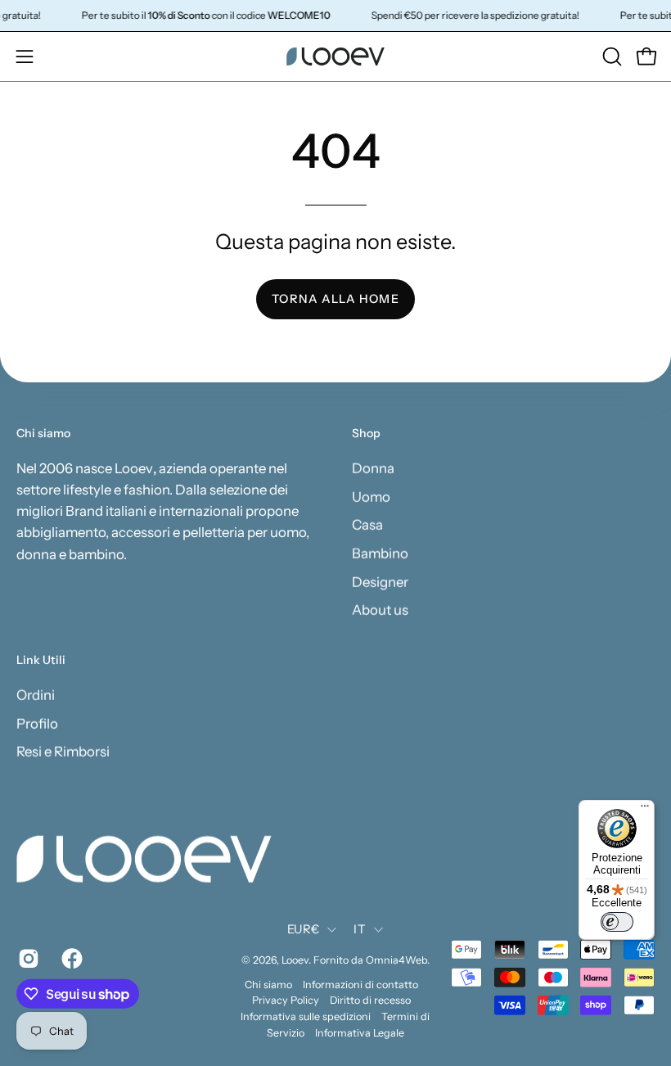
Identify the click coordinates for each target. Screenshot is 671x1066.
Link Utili (40, 660)
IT (360, 928)
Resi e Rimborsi (63, 751)
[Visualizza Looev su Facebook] (71, 958)
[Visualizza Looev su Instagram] (27, 958)
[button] (610, 56)
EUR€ (303, 928)
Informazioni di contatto (360, 984)
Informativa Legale (359, 1032)
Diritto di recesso (370, 1000)
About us (380, 609)
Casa (367, 525)
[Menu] (645, 810)
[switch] (617, 922)
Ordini (35, 694)
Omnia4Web (396, 960)
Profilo (37, 723)
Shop (366, 433)
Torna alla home (335, 298)
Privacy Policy (285, 1000)
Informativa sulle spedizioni (306, 1016)
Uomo (371, 496)
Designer (380, 581)
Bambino (380, 552)
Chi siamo (268, 984)
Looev (294, 960)
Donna (373, 467)
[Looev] (335, 56)
